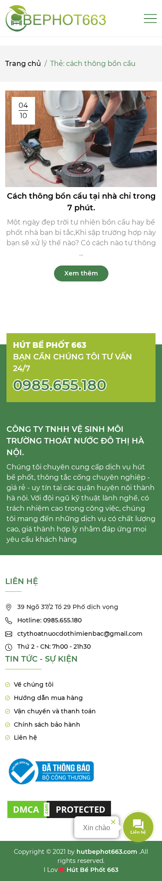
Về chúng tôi (34, 684)
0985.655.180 (59, 385)
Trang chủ (23, 63)
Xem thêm (81, 273)
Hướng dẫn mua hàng (48, 698)
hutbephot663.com (106, 852)
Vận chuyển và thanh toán (55, 711)
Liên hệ (25, 737)
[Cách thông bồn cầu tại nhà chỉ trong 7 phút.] (81, 138)
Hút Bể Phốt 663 (92, 870)
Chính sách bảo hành (47, 724)
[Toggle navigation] (150, 18)
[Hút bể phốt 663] (55, 18)
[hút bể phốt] (59, 804)
